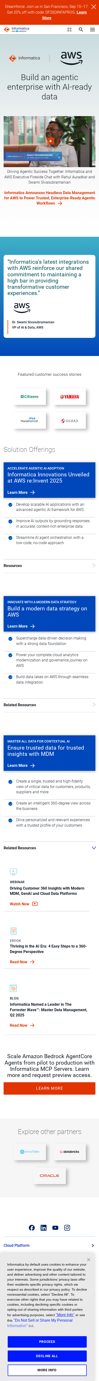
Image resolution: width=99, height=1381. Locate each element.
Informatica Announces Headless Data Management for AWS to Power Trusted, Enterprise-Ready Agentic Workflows (49, 198)
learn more (18, 492)
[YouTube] (55, 1228)
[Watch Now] (49, 141)
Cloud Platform (17, 1245)
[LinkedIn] (44, 1228)
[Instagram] (67, 1228)
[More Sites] (69, 29)
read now (19, 962)
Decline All (47, 1356)
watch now (20, 904)
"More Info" (65, 1315)
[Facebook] (32, 1228)
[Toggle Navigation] (92, 29)
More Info (47, 1370)
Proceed (47, 1342)
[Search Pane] (81, 29)
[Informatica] (17, 29)
